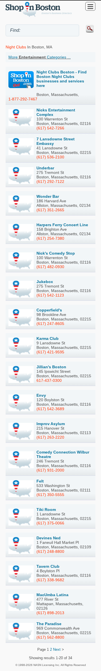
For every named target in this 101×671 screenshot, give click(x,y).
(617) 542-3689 (50, 409)
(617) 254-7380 (50, 238)
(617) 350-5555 (50, 494)
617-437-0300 (49, 380)
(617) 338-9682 (50, 580)
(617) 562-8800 (50, 637)
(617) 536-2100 (50, 157)
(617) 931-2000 (50, 470)
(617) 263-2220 (50, 437)
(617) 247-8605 (50, 323)
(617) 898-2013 (50, 613)
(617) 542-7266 (50, 128)
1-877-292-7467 (22, 99)
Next (57, 649)
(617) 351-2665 (50, 210)
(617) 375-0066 (50, 523)
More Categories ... (39, 57)
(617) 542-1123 (50, 295)
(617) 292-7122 (50, 181)
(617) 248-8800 (50, 551)
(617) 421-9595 (50, 352)
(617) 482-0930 (50, 266)
